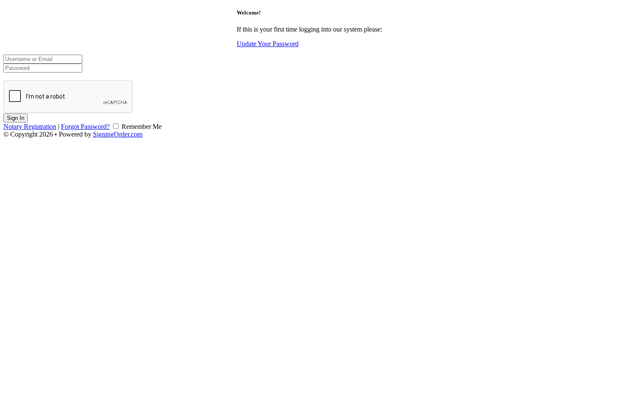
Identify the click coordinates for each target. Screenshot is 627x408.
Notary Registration (29, 126)
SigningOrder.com (117, 134)
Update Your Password (268, 43)
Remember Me (141, 126)
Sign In (15, 118)
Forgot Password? (85, 126)
